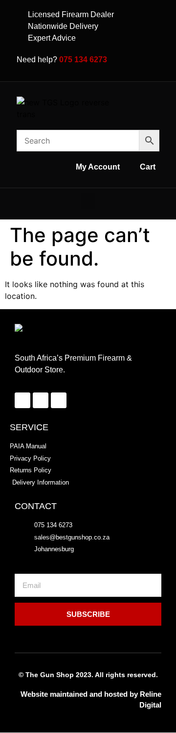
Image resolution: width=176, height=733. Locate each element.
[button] (88, 201)
